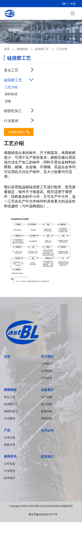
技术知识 (9, 478)
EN (64, 3)
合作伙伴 (47, 430)
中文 (73, 3)
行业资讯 (9, 471)
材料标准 (11, 94)
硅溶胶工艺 (11, 404)
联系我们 (47, 456)
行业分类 (9, 437)
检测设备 (46, 411)
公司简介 (46, 363)
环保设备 (46, 418)
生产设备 (46, 397)
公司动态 (9, 463)
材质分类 (9, 444)
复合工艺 (9, 397)
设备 (8, 101)
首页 (7, 49)
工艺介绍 (11, 87)
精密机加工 (13, 110)
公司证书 (46, 378)
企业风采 (46, 371)
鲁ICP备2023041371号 (43, 514)
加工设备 (46, 404)
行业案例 (11, 120)
